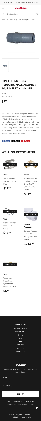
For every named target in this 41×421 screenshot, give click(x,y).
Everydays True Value (22, 414)
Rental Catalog (20, 332)
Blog (20, 341)
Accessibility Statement (26, 404)
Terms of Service (10, 404)
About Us (20, 345)
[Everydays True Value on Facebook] (37, 408)
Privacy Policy (17, 402)
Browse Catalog (20, 328)
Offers (20, 335)
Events (20, 338)
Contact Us (20, 351)
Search (8, 402)
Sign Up (20, 394)
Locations (20, 348)
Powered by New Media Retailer (20, 417)
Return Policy (29, 402)
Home (3, 19)
